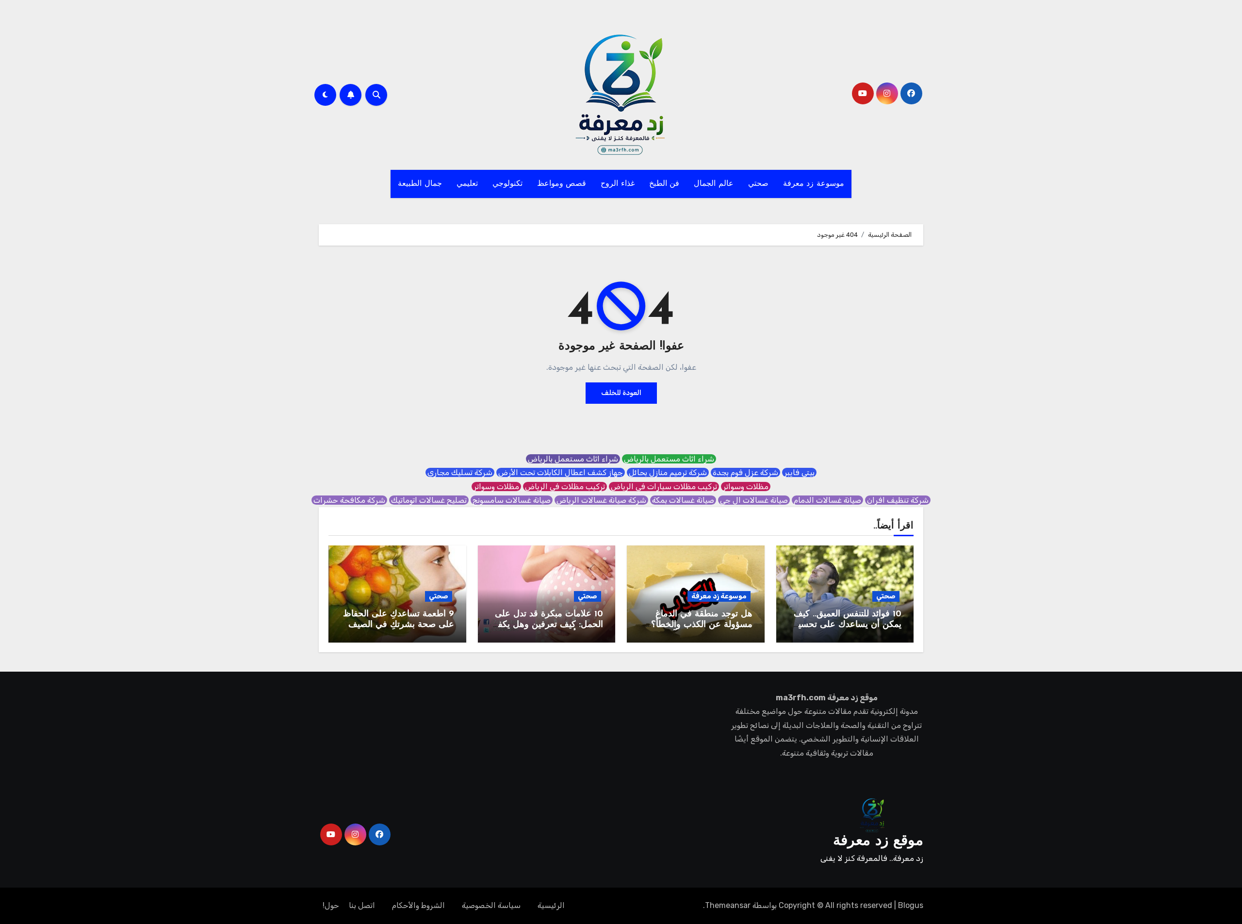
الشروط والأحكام (418, 905)
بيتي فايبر (799, 472)
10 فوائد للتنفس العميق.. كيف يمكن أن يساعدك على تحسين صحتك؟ (846, 625)
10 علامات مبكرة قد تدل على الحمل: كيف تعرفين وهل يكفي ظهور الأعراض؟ (547, 625)
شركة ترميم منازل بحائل (668, 472)
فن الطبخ (664, 184)
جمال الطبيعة (420, 184)
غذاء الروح (618, 184)
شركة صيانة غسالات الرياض (601, 500)
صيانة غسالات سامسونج (512, 500)
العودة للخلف (621, 393)
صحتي (758, 184)
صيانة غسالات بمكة (683, 500)
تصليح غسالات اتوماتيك (429, 500)
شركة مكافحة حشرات (349, 500)
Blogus (910, 905)
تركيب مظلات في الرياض (565, 486)
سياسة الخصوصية (491, 905)
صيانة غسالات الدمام (827, 500)
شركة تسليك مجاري (459, 472)
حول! (331, 905)
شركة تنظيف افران (898, 500)
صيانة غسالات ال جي (754, 500)
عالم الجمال (714, 184)
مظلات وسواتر (745, 486)
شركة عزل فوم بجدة (745, 472)
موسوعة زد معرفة (813, 184)
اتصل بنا (362, 905)
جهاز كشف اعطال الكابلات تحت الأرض (560, 472)
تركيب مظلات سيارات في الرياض (664, 486)
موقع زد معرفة (878, 841)
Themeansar (728, 905)
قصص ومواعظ (562, 184)
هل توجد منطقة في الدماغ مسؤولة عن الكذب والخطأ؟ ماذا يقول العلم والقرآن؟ (701, 625)
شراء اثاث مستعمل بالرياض (669, 458)
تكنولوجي (507, 184)
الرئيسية (551, 905)
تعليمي (467, 184)
